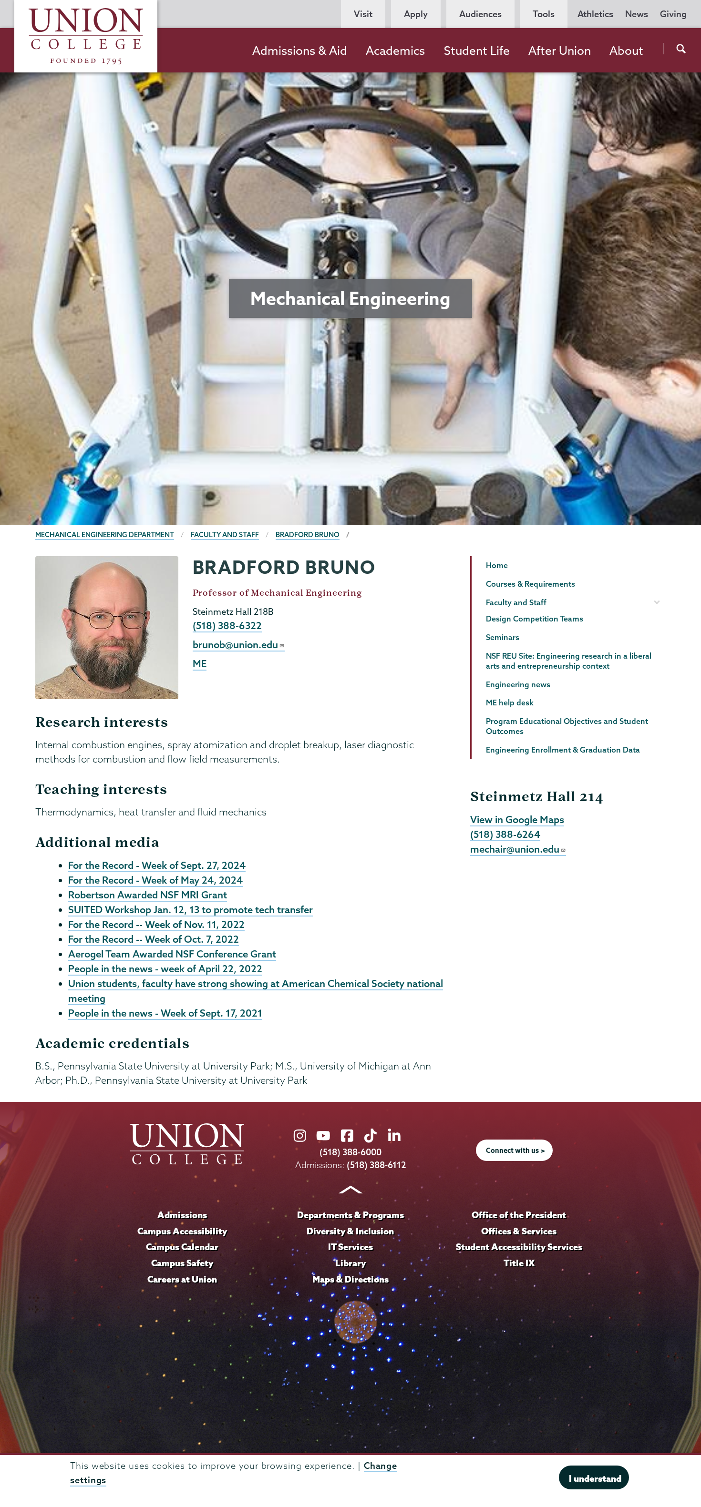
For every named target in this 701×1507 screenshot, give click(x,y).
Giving (673, 14)
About (626, 50)
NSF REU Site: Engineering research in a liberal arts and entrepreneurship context (568, 661)
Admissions (182, 1215)
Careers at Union (182, 1279)
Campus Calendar (182, 1246)
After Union (559, 50)
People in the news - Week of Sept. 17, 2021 (165, 1013)
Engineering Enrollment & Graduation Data (563, 749)
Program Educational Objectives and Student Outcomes (567, 726)
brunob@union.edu (235, 644)
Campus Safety (182, 1263)
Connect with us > (515, 1150)
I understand (595, 1478)
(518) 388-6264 (505, 834)
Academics (395, 50)
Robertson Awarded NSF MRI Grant (147, 894)
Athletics (595, 14)
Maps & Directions (350, 1279)
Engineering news (518, 684)
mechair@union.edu (514, 849)
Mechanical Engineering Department (104, 534)
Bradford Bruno (308, 534)
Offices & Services (519, 1231)
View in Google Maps (517, 819)
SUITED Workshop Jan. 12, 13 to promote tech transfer (190, 909)
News (636, 14)
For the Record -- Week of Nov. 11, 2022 (156, 924)
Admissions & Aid (299, 50)
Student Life (477, 50)
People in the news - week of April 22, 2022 (165, 968)
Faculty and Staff (225, 534)
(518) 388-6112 (376, 1165)
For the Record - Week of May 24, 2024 (155, 880)
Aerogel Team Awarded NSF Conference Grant (172, 953)
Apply (416, 14)
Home (497, 565)
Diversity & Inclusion (350, 1231)
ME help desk (510, 702)
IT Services (350, 1246)
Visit (363, 14)
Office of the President (519, 1215)
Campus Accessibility (182, 1231)
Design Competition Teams (534, 618)
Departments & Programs (350, 1215)
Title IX (519, 1263)
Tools (544, 14)
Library (350, 1263)
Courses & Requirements (530, 584)
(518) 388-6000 (350, 1152)
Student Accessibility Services (519, 1246)
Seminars (502, 637)
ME (199, 663)
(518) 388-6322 (227, 625)
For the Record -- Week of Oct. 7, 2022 (153, 939)
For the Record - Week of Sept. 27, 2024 (157, 865)
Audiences (480, 14)
